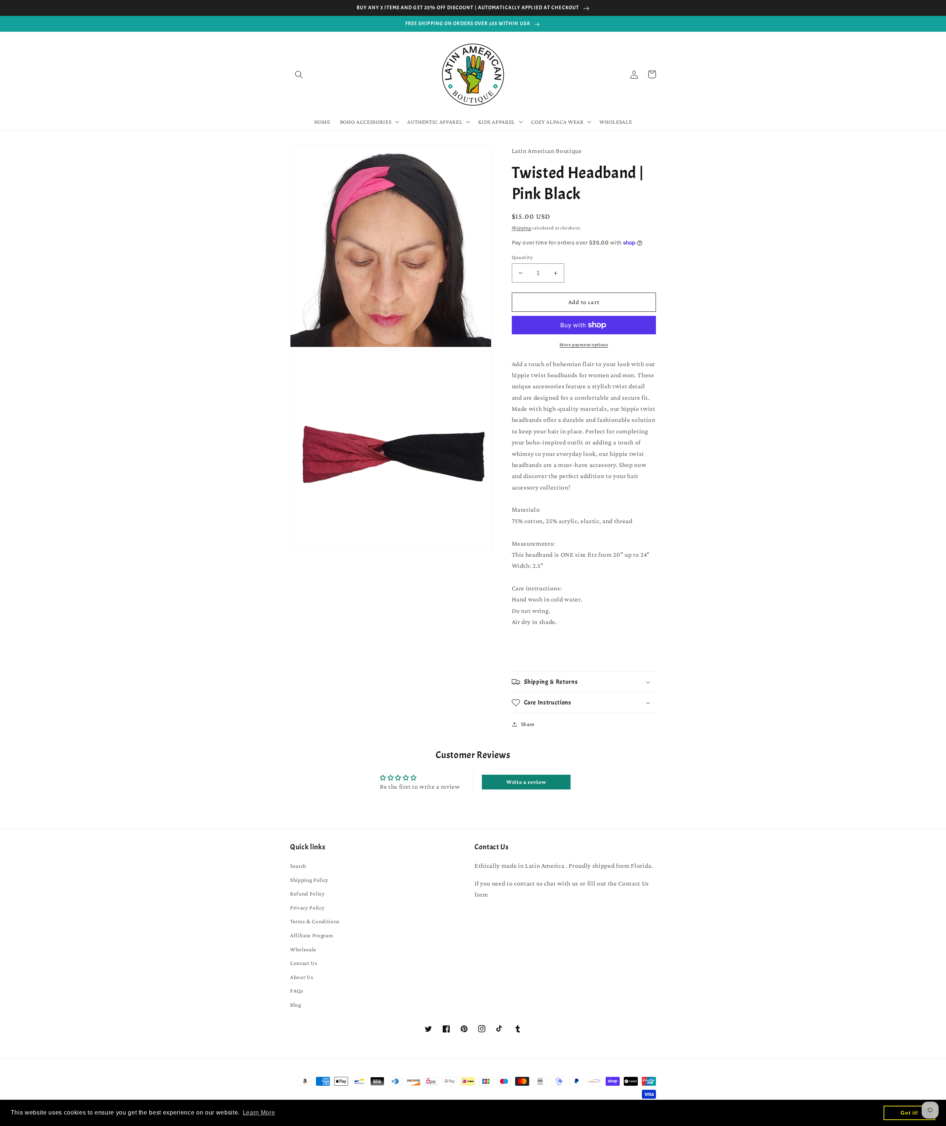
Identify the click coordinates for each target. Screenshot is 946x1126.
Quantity (522, 257)
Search (298, 866)
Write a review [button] (526, 782)
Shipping (521, 228)
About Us (301, 977)
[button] (299, 74)
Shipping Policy (309, 880)
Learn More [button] (259, 1112)
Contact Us (303, 963)
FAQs (296, 990)
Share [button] (528, 724)
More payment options (583, 344)
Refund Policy (307, 893)
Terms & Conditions (315, 921)
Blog (295, 1005)
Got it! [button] (909, 1113)
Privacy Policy (307, 907)
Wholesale (303, 949)
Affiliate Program (311, 935)
